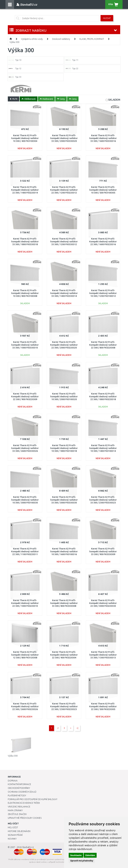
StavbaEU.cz (28, 847)
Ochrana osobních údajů (22, 792)
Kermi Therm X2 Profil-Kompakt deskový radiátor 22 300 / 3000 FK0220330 (103, 603)
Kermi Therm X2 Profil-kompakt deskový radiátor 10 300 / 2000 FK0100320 (64, 396)
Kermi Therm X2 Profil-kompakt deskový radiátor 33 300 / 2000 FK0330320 (64, 138)
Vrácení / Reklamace (19, 806)
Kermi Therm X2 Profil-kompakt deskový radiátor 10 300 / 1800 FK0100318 (64, 448)
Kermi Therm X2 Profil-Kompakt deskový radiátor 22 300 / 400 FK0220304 (64, 655)
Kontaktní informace (19, 784)
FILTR (14, 99)
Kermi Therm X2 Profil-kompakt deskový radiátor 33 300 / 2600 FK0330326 (25, 448)
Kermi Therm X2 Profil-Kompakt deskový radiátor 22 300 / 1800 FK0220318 (103, 396)
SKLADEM (114, 99)
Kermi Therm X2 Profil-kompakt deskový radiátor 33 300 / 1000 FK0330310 (25, 345)
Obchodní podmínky (19, 788)
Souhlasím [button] (76, 855)
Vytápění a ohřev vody (32, 39)
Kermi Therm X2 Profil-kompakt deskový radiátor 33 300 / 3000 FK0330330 (64, 500)
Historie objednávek (19, 831)
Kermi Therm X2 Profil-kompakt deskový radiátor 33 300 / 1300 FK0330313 (103, 655)
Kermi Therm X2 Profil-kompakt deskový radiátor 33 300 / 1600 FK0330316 (103, 138)
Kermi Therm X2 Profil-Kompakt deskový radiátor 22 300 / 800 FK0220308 (103, 345)
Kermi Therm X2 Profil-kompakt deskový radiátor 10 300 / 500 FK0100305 (103, 190)
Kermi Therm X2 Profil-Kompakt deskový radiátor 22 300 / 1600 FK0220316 (103, 241)
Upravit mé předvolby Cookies (25, 818)
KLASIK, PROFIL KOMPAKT (91, 39)
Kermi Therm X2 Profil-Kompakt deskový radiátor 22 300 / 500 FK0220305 (103, 706)
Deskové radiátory (61, 39)
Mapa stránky (15, 810)
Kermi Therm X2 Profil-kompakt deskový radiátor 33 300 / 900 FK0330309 (103, 551)
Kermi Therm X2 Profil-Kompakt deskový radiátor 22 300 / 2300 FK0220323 (64, 706)
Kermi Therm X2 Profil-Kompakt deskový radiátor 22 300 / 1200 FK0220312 (64, 190)
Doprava (12, 780)
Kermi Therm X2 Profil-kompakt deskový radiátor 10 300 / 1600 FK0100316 (64, 551)
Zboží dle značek (17, 814)
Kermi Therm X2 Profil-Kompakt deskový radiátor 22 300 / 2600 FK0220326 (25, 706)
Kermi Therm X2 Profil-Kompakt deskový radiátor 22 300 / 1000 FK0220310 (25, 603)
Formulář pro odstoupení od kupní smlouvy (32, 799)
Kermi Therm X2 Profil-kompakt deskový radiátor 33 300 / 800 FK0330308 (64, 603)
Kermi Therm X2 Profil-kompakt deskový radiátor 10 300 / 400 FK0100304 (25, 138)
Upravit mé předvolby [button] (81, 860)
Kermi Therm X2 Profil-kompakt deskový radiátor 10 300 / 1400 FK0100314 (103, 448)
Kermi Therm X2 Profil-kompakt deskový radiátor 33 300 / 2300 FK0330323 (103, 500)
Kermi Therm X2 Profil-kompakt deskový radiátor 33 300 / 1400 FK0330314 (64, 293)
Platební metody (17, 795)
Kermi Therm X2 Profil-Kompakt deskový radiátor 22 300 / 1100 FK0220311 (25, 551)
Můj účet (13, 827)
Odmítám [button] (90, 855)
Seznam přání (15, 835)
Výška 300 (14, 42)
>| (77, 728)
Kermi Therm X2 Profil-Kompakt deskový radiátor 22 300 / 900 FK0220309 (25, 396)
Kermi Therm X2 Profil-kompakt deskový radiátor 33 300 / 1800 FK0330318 (25, 241)
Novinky (12, 838)
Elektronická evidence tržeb (24, 803)
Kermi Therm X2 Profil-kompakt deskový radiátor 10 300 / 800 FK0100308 (25, 293)
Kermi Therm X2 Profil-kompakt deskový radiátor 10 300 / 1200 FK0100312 (103, 293)
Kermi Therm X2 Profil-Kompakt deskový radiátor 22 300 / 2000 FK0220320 (64, 345)
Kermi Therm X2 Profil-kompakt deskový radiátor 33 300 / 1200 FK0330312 (64, 241)
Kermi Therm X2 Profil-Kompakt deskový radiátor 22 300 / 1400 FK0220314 (25, 190)
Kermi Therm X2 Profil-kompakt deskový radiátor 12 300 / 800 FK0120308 (25, 655)
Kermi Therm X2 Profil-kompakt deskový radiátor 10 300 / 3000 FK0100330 (25, 500)
